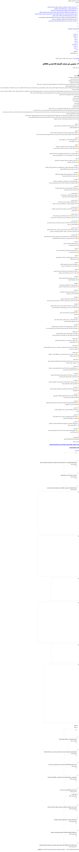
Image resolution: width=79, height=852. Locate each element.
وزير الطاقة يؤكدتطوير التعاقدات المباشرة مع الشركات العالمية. (64, 10)
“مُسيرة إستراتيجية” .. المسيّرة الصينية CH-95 (68, 739)
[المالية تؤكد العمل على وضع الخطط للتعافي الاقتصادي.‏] (70, 818)
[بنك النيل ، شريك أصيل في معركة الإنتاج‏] (70, 473)
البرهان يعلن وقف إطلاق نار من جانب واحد (68, 790)
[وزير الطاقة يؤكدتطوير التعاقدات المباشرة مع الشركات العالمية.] (70, 830)
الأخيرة (75, 727)
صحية (75, 39)
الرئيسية (77, 58)
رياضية (75, 37)
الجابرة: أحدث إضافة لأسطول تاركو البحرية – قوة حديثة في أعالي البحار (63, 764)
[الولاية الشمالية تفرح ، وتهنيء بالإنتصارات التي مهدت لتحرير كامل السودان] (70, 486)
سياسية (75, 34)
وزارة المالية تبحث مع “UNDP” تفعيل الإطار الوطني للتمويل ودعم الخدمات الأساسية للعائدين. (58, 12)
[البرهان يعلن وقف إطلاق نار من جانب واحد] (70, 788)
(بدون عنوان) (74, 794)
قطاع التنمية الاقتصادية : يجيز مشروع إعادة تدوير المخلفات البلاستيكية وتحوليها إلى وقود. (58, 462)
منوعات (75, 51)
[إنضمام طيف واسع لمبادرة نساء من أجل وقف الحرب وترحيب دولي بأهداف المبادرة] (72, 750)
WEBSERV (39, 849)
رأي (76, 50)
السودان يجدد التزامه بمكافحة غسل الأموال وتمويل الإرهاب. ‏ (64, 15)
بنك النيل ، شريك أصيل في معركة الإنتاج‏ (69, 475)
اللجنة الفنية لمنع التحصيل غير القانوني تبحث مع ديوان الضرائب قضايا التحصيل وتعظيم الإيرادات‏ (58, 17)
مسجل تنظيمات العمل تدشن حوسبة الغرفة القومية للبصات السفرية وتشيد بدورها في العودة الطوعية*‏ (56, 14)
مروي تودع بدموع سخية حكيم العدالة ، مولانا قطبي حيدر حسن (64, 19)
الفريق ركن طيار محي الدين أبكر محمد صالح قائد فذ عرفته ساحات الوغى (62, 21)
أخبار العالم (74, 44)
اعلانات (75, 46)
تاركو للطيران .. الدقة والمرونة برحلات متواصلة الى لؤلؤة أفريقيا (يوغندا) (62, 777)
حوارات (75, 48)
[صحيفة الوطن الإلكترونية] (73, 29)
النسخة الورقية (74, 53)
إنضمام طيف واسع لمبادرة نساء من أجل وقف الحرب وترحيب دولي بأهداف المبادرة (60, 752)
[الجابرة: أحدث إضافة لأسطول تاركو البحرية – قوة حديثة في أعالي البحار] (70, 763)
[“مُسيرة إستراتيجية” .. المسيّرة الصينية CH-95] (70, 737)
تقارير (76, 43)
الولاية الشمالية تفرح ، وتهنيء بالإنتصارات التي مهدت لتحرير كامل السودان (62, 488)
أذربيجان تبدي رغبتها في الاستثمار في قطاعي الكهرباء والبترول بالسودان (62, 7)
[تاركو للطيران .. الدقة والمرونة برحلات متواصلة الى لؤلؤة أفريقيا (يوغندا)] (70, 775)
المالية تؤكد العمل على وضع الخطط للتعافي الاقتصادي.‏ (65, 9)
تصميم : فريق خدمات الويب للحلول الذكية (56, 849)
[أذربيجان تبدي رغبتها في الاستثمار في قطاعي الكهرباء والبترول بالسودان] (70, 805)
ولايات (75, 41)
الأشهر (75, 725)
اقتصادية (75, 36)
